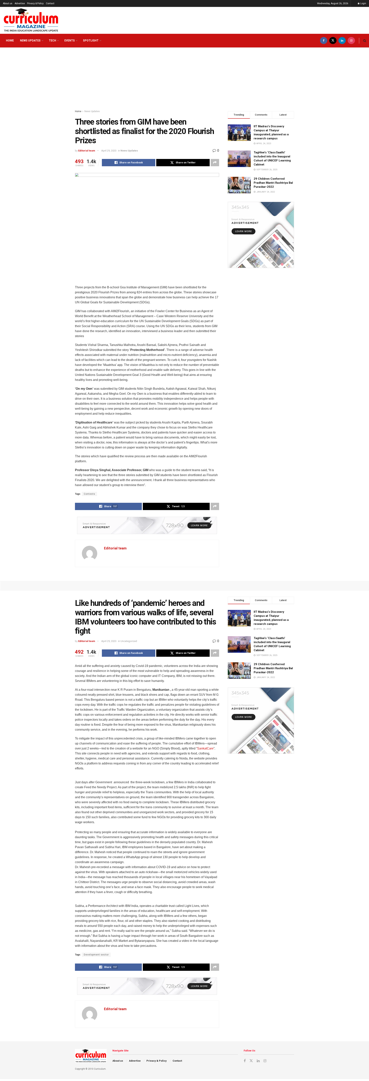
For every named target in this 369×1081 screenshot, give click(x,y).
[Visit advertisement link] (147, 525)
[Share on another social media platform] (215, 162)
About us (7, 3)
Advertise (20, 3)
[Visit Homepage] (31, 20)
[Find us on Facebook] (323, 40)
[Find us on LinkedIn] (342, 40)
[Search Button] (364, 40)
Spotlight (91, 40)
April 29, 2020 (108, 150)
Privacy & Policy (35, 3)
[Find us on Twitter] (333, 40)
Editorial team (86, 150)
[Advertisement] (184, 76)
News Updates (30, 40)
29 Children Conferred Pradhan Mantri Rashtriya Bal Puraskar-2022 (273, 183)
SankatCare (205, 748)
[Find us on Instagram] (351, 40)
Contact (50, 3)
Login (363, 3)
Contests (89, 494)
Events (69, 40)
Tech (52, 40)
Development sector (96, 954)
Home (10, 40)
